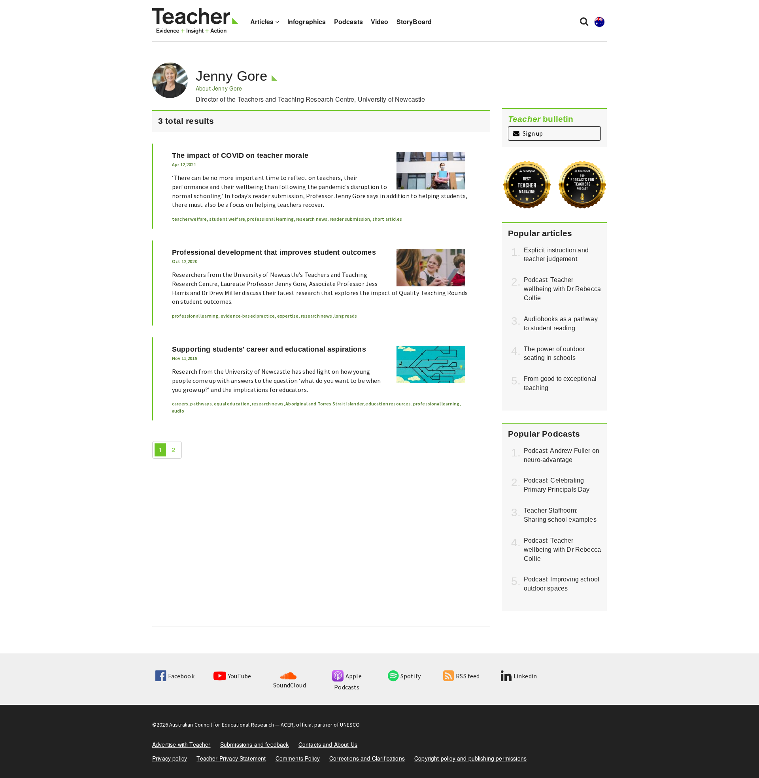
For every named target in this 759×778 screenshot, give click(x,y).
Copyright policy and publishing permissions (470, 758)
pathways (200, 404)
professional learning (270, 219)
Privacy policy (169, 758)
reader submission (350, 219)
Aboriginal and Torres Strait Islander (324, 404)
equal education (231, 404)
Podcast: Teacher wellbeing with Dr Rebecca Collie (562, 288)
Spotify (410, 676)
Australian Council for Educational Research (221, 724)
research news (311, 219)
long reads (345, 316)
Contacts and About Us (327, 744)
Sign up (532, 133)
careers (180, 404)
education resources (388, 404)
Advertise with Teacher (181, 744)
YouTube (239, 676)
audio (178, 411)
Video (380, 21)
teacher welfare (189, 219)
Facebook (181, 676)
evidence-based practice (248, 316)
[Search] (584, 21)
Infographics (306, 21)
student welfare (227, 219)
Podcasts (348, 21)
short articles (387, 219)
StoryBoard (414, 21)
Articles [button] (262, 21)
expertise (287, 316)
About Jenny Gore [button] (219, 88)
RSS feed (468, 676)
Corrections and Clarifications (367, 758)
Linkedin (525, 676)
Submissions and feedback (254, 744)
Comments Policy (298, 758)
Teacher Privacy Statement (231, 758)
